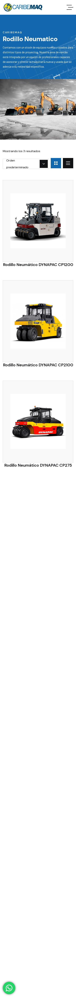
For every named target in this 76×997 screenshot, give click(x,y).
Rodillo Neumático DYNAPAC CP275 (38, 465)
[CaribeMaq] (23, 7)
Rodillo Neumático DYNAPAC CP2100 (38, 365)
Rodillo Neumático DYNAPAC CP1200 (38, 264)
